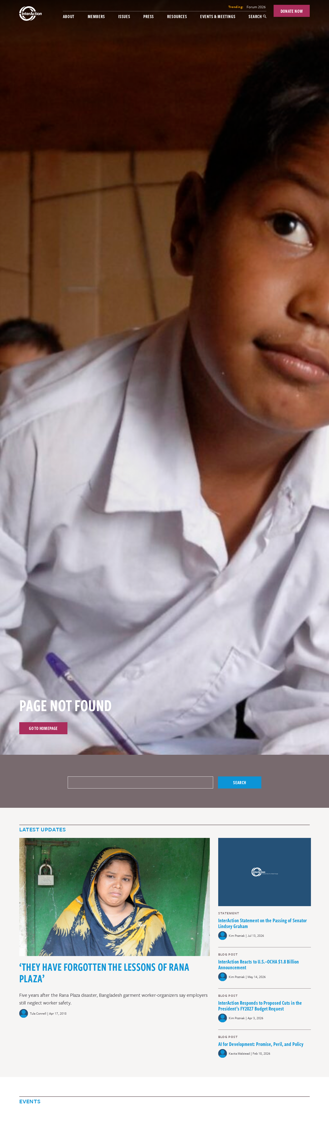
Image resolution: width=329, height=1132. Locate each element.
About (68, 16)
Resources (177, 16)
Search (255, 16)
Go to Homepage (43, 728)
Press (148, 16)
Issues (124, 16)
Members (96, 16)
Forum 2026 (256, 6)
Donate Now (292, 11)
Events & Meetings (217, 16)
